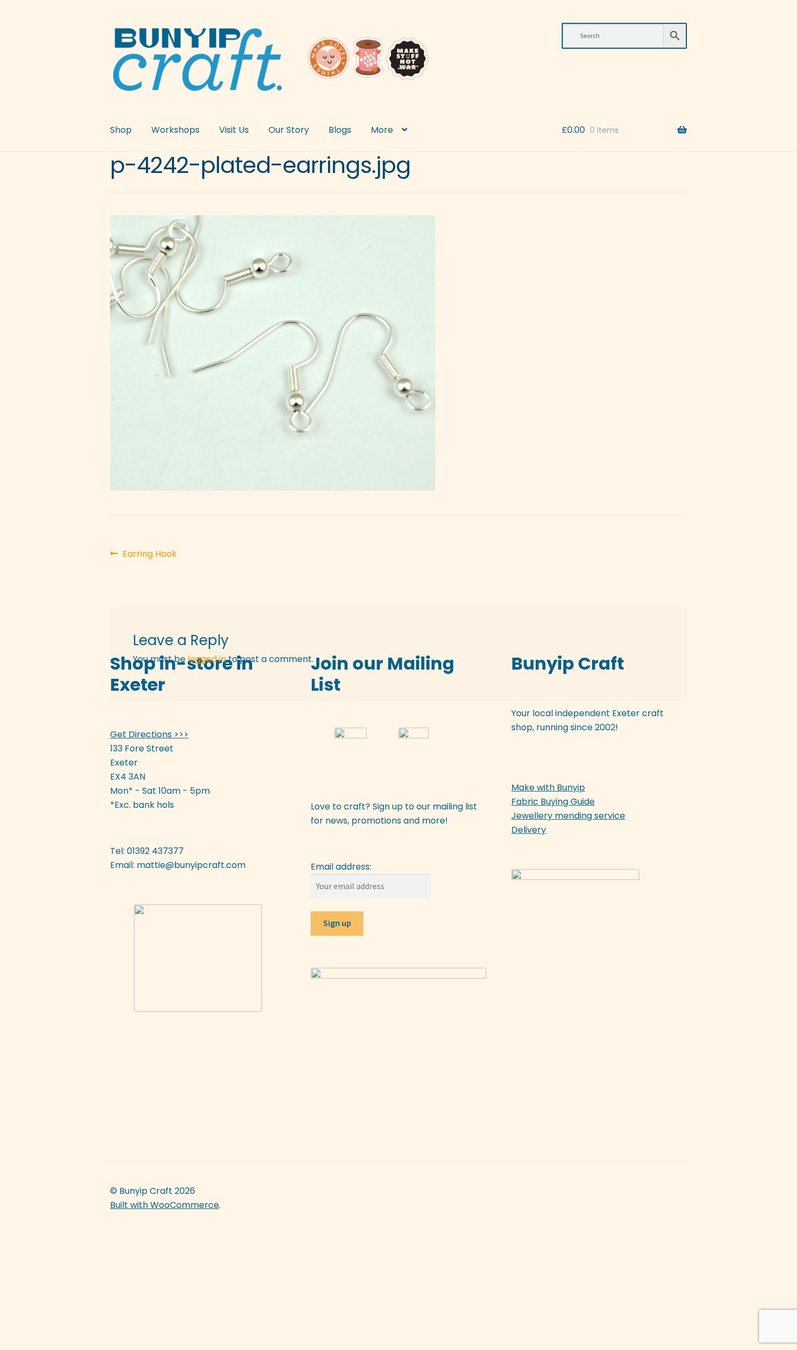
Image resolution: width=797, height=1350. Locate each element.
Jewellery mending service (568, 815)
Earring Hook (149, 554)
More (382, 130)
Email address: (341, 866)
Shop (121, 130)
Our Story (288, 130)
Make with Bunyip (548, 787)
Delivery (528, 830)
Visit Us (234, 130)
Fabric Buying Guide (553, 801)
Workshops (175, 130)
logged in (207, 659)
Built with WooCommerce (164, 1205)
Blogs (340, 130)
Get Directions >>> (149, 734)
